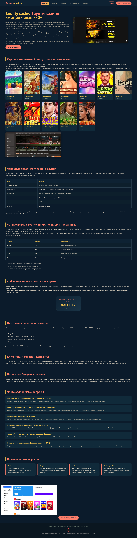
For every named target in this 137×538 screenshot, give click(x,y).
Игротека (85, 3)
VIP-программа (74, 3)
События (54, 3)
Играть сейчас (13, 47)
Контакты (45, 3)
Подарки (63, 3)
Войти (112, 3)
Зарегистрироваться (124, 3)
